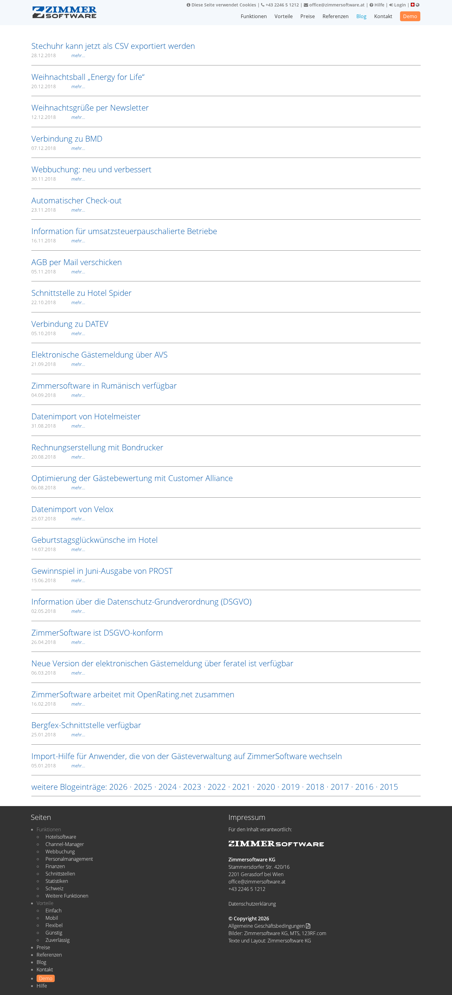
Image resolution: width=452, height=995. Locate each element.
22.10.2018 (58, 302)
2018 (315, 786)
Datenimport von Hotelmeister (86, 416)
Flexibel (54, 925)
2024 (167, 786)
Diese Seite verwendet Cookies (223, 5)
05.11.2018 (58, 271)
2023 (192, 786)
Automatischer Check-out (76, 200)
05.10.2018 (58, 333)
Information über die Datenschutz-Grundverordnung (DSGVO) (141, 601)
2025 (143, 786)
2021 (241, 786)
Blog (361, 16)
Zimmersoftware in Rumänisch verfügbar (104, 385)
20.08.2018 (58, 457)
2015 (389, 786)
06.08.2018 (58, 487)
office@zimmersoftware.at (336, 5)
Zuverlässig (57, 940)
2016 (364, 786)
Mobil (52, 918)
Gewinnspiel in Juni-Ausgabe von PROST (102, 570)
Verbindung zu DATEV (69, 323)
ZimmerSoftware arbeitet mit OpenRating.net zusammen (132, 694)
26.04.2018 (58, 642)
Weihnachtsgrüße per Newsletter (90, 107)
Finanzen (55, 866)
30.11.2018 (58, 179)
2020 (266, 786)
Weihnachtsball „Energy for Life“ (88, 76)
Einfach (53, 910)
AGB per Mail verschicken (76, 262)
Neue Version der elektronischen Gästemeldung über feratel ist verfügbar (162, 663)
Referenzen (336, 16)
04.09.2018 (58, 395)
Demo (410, 16)
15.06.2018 (58, 580)
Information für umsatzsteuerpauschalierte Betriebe (124, 231)
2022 (217, 786)
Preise (307, 16)
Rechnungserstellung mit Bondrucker (97, 447)
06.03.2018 (58, 673)
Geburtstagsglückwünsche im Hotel (94, 539)
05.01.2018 (58, 765)
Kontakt (383, 16)
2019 (290, 786)
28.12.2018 (58, 55)
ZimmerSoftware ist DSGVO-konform (97, 632)
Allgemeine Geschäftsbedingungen (267, 926)
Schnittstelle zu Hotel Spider (81, 292)
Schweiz (54, 888)
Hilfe (378, 5)
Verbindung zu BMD (66, 138)
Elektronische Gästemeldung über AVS (99, 354)
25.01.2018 (58, 734)
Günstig (54, 932)
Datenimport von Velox (72, 509)
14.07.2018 (58, 549)
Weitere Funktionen (67, 895)
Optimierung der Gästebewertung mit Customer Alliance (132, 478)
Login (399, 5)
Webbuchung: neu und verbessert (91, 169)
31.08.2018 (58, 426)
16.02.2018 (58, 704)
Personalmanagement (69, 859)
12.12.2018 (58, 117)
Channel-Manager (65, 844)
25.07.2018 (58, 518)
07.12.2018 (58, 148)
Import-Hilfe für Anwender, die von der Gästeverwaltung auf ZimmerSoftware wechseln (186, 756)
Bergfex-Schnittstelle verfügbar (86, 725)
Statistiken (57, 881)
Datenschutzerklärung (252, 903)
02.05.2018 (58, 611)
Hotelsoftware (61, 836)
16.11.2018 (58, 240)
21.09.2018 (58, 364)
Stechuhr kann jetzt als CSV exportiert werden (113, 45)
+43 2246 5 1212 (281, 5)
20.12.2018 (58, 86)
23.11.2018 (58, 210)
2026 (118, 786)
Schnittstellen (60, 873)
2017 (340, 786)
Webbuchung (60, 851)
